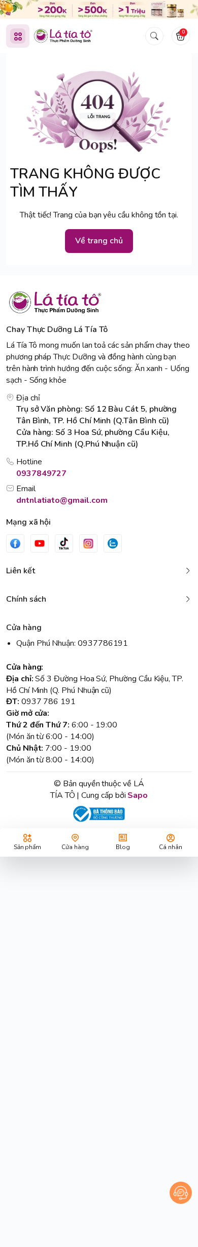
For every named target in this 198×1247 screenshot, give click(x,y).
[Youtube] (39, 543)
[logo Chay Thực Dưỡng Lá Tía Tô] (99, 302)
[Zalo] (113, 543)
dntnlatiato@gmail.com (62, 500)
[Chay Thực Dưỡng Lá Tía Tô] (63, 35)
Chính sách (26, 599)
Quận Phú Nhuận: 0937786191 (72, 643)
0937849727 (41, 473)
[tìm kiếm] (154, 36)
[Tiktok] (64, 543)
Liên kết (20, 570)
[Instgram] (88, 543)
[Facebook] (15, 543)
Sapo (137, 795)
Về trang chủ (98, 240)
